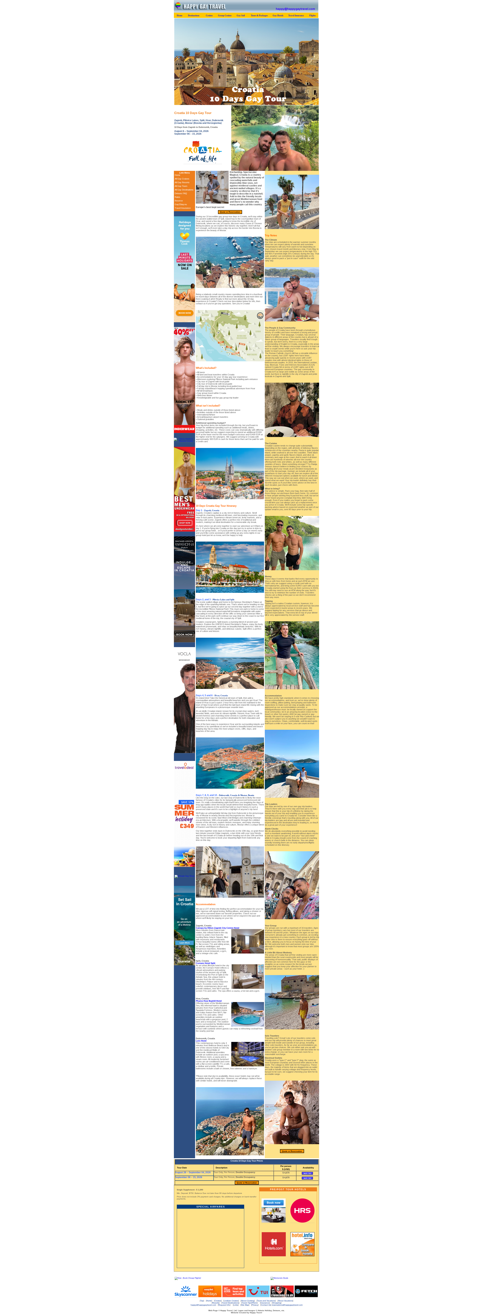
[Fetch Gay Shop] (306, 1296)
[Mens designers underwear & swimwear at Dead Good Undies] (184, 531)
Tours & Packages (259, 15)
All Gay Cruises (182, 179)
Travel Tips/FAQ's (249, 1303)
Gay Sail (241, 15)
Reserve (179, 201)
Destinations (193, 15)
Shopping (276, 1303)
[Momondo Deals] (279, 1278)
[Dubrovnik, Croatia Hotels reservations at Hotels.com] (274, 1256)
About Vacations (285, 1301)
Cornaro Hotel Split (205, 963)
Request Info (224, 1305)
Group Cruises (224, 15)
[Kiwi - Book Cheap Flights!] (188, 1278)
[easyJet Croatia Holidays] (209, 1296)
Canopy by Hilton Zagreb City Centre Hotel (217, 928)
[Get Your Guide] (234, 1296)
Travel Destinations (230, 1303)
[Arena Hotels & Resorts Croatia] (184, 441)
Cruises (209, 15)
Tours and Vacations (266, 1301)
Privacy (255, 1305)
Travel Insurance (296, 15)
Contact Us (266, 1305)
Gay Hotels (278, 15)
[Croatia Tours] (184, 965)
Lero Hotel (201, 1041)
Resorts (215, 1303)
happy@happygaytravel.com (203, 1305)
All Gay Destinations (184, 190)
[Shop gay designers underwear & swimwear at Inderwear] (184, 432)
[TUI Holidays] (258, 1296)
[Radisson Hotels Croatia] (184, 642)
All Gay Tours (181, 186)
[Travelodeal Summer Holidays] (184, 866)
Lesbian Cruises (231, 1301)
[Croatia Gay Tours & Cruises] (203, 163)
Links (235, 1305)
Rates (177, 197)
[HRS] (302, 1222)
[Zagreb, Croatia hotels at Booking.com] (274, 1222)
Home (179, 15)
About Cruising (247, 1301)
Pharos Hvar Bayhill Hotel (209, 1001)
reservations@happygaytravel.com (287, 1305)
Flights (312, 15)
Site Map (245, 1305)
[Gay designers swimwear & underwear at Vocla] (184, 752)
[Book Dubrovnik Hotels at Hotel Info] (302, 1256)
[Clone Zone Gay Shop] (282, 1296)
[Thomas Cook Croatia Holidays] (184, 321)
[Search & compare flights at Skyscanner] (186, 1296)
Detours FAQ (181, 193)
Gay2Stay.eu (181, 204)
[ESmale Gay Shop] (184, 876)
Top (202, 1301)
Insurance (265, 1303)
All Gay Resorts (182, 182)
